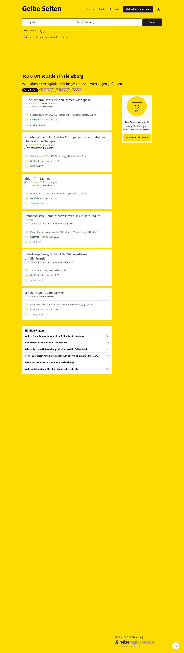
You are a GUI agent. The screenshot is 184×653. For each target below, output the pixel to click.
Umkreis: (29, 30)
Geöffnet (77, 90)
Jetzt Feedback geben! (137, 137)
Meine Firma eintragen (138, 9)
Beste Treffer (30, 90)
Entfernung (62, 90)
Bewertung (46, 90)
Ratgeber (115, 9)
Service (102, 9)
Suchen (91, 9)
